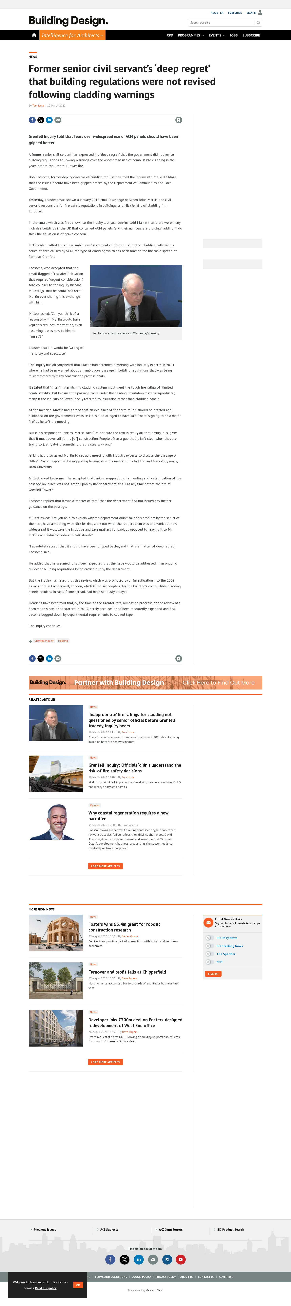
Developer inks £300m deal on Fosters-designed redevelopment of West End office (135, 1022)
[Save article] (178, 120)
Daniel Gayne (130, 936)
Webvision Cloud (154, 1290)
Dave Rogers (129, 978)
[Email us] (153, 1259)
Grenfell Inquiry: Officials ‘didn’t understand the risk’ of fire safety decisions (134, 768)
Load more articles (105, 866)
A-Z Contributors (171, 1229)
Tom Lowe (38, 105)
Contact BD (206, 1277)
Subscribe (235, 12)
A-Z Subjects (109, 1229)
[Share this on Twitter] (40, 120)
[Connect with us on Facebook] (110, 1259)
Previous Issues (45, 1229)
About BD (186, 1277)
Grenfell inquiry (43, 640)
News (33, 57)
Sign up (213, 974)
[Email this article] (57, 120)
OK (78, 1285)
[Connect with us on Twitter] (124, 1259)
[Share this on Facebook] (32, 120)
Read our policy (46, 1288)
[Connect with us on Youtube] (181, 1259)
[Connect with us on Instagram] (167, 1259)
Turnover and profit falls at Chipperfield (127, 972)
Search (258, 22)
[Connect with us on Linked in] (139, 1259)
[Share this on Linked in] (49, 120)
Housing (63, 640)
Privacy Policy (166, 1277)
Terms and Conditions (110, 1277)
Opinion (95, 805)
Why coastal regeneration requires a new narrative (128, 815)
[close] (182, 112)
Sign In (251, 12)
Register (217, 12)
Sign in (132, 112)
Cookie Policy (141, 1277)
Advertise (226, 1277)
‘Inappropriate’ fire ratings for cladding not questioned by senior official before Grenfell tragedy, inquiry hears (131, 720)
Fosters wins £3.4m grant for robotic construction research (124, 927)
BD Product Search (230, 1229)
